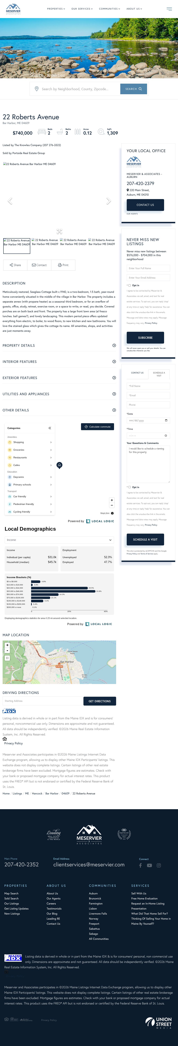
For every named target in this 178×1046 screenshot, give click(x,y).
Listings (17, 793)
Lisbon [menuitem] (93, 908)
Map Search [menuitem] (11, 893)
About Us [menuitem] (133, 8)
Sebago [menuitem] (93, 934)
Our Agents (132, 214)
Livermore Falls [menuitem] (98, 913)
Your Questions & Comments (143, 443)
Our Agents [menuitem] (53, 898)
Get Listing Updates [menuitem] (16, 908)
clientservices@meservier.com (89, 864)
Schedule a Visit (159, 374)
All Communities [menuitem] (99, 939)
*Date (130, 413)
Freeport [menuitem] (94, 924)
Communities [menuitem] (108, 8)
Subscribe (145, 337)
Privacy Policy (13, 743)
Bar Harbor (51, 793)
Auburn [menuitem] (93, 893)
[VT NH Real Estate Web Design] (159, 1023)
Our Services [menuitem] (80, 8)
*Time (130, 429)
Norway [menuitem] (93, 918)
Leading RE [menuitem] (53, 918)
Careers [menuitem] (51, 903)
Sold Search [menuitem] (11, 898)
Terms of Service (147, 554)
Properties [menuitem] (55, 8)
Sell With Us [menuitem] (138, 893)
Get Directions (100, 701)
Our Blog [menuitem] (52, 913)
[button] (133, 89)
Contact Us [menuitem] (53, 924)
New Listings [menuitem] (12, 913)
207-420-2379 (140, 183)
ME (27, 793)
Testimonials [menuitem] (54, 908)
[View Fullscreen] (7, 658)
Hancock (37, 793)
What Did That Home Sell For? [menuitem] (149, 913)
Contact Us (145, 205)
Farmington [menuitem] (96, 903)
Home (6, 793)
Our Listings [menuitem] (11, 903)
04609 (65, 793)
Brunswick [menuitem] (95, 898)
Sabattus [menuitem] (94, 929)
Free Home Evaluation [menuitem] (144, 898)
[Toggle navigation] (169, 9)
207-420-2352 (21, 864)
